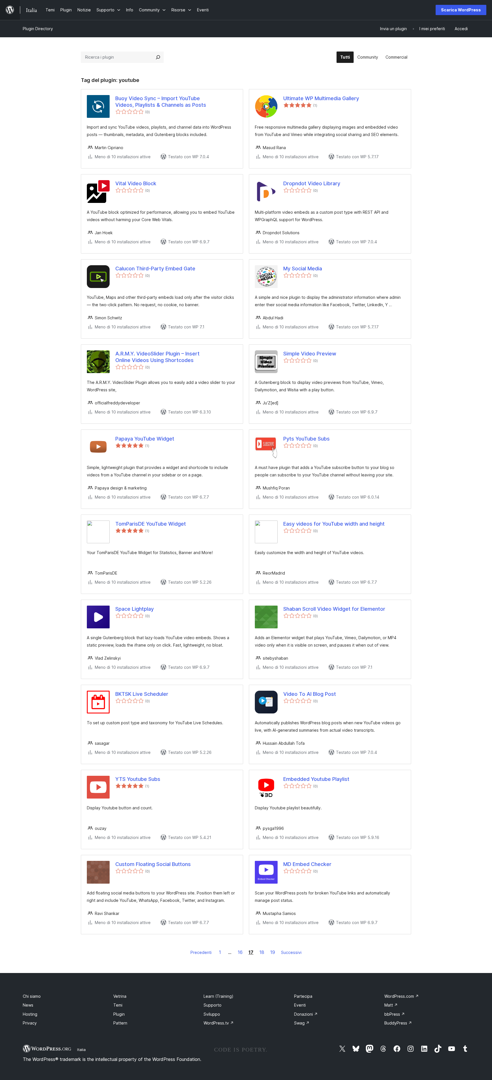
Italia (81, 1049)
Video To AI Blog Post (309, 694)
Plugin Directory (38, 28)
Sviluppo (212, 1014)
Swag (301, 1023)
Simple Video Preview (309, 354)
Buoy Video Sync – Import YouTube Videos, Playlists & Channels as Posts (160, 101)
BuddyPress (398, 1023)
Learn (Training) (218, 996)
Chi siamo (32, 996)
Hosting (30, 1014)
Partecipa (303, 996)
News (28, 1005)
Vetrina (119, 996)
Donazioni (306, 1014)
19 (272, 952)
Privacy (30, 1023)
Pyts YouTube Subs (306, 439)
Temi (117, 1005)
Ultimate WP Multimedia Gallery (321, 98)
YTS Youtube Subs (137, 779)
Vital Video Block (135, 183)
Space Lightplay (134, 609)
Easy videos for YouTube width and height (334, 524)
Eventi (300, 1005)
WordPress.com (401, 996)
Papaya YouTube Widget (144, 439)
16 (240, 952)
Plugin (119, 1014)
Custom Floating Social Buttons (153, 864)
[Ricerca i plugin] (158, 57)
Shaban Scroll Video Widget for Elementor (334, 609)
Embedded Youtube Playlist (316, 779)
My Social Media (302, 268)
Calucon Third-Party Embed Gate (155, 268)
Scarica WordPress (461, 9)
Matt (391, 1005)
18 (261, 952)
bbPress (394, 1014)
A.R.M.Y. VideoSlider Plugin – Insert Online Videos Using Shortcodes (157, 357)
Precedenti (201, 952)
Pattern (120, 1023)
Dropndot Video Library (311, 183)
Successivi (291, 952)
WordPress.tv (219, 1023)
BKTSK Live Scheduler (141, 694)
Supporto (213, 1005)
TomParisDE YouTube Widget (150, 524)
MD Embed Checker (307, 864)
